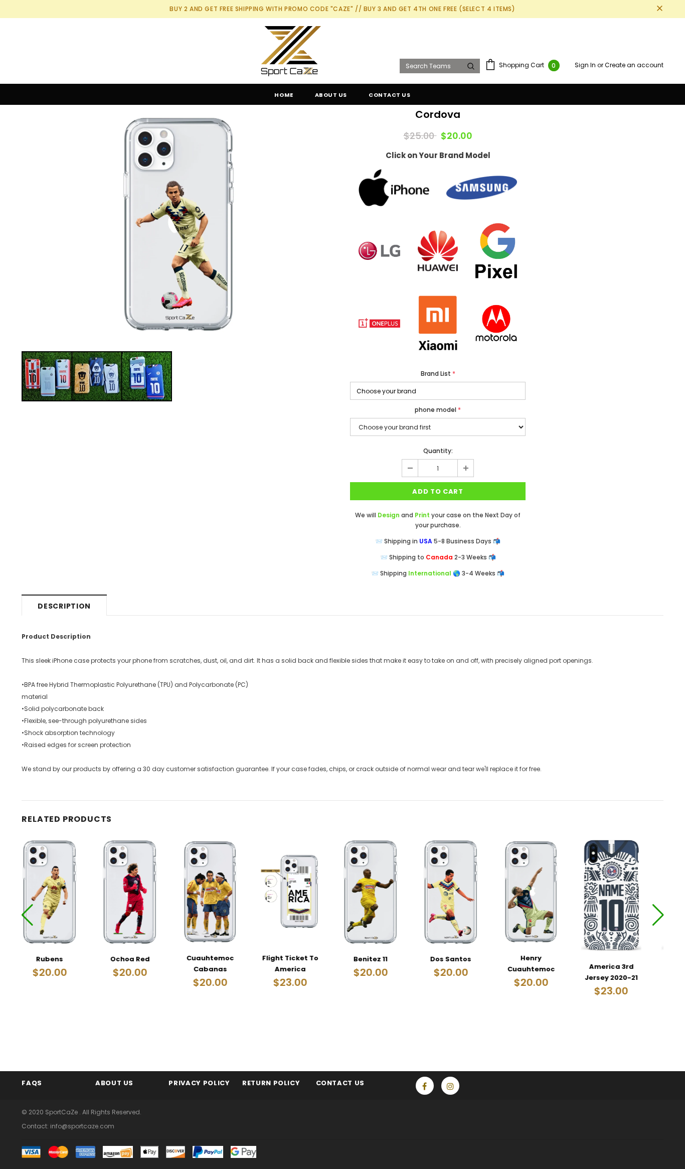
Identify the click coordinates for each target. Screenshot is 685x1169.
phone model (438, 409)
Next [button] (657, 914)
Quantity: (438, 451)
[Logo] (207, 51)
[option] (178, 223)
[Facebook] (425, 1086)
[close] (660, 9)
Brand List (438, 373)
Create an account (634, 65)
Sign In (586, 65)
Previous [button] (27, 914)
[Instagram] (450, 1086)
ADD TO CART (437, 491)
